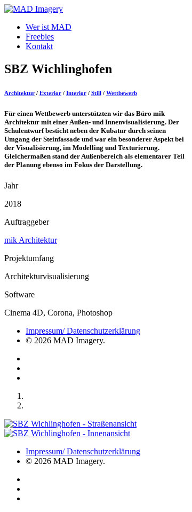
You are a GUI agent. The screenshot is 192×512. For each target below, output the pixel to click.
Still (96, 93)
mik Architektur (30, 240)
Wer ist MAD (48, 26)
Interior (76, 93)
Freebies (40, 36)
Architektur (19, 93)
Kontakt (39, 46)
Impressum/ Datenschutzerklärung (83, 330)
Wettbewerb (121, 93)
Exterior (50, 93)
